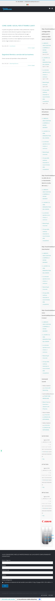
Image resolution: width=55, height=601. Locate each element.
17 (42, 451)
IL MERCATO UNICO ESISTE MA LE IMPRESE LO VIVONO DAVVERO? (47, 48)
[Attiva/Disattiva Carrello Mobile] (49, 8)
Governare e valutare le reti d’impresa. (46, 407)
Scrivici (51, 595)
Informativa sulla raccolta (8, 599)
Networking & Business (14, 63)
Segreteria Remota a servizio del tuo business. (18, 54)
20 (46, 451)
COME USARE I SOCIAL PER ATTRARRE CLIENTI (18, 26)
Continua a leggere (31, 47)
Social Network (12, 46)
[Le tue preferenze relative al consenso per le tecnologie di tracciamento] (1, 451)
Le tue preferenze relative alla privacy (27, 599)
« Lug (43, 459)
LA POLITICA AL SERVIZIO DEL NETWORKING (46, 417)
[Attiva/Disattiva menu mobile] (52, 8)
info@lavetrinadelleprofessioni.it (32, 1)
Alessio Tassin (46, 402)
